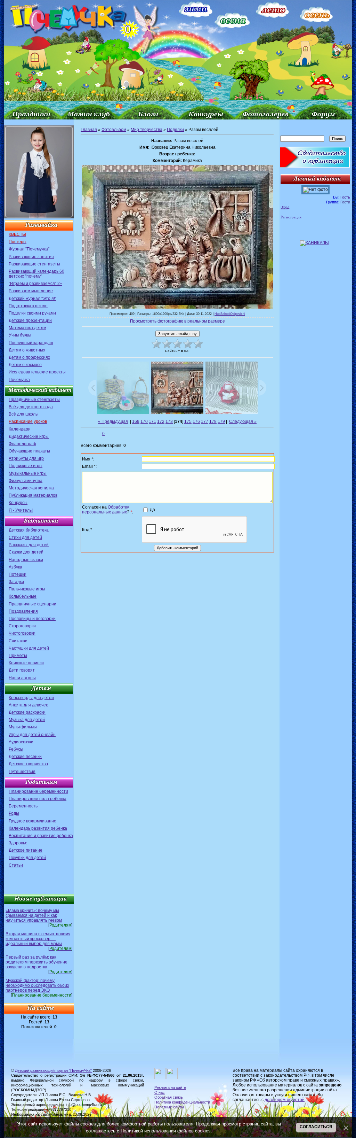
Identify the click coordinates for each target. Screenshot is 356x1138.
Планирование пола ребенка (37, 798)
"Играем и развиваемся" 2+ (35, 283)
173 (169, 421)
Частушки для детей (29, 648)
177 (204, 421)
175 (188, 421)
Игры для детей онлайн (32, 734)
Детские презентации (30, 320)
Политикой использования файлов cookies (166, 1130)
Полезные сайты (169, 1107)
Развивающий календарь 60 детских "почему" (36, 274)
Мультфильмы (23, 727)
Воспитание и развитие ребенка (41, 835)
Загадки (16, 581)
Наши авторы (22, 677)
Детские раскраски (27, 712)
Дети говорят (22, 670)
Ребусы (16, 749)
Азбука (15, 567)
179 (221, 421)
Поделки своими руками (32, 313)
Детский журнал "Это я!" (32, 298)
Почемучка (19, 379)
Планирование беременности (38, 791)
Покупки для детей (27, 857)
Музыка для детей (27, 719)
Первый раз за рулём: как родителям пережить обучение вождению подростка (36, 962)
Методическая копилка (31, 488)
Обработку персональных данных (105, 509)
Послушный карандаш (31, 342)
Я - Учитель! (21, 510)
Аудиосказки (21, 742)
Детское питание (25, 850)
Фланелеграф (22, 443)
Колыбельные (23, 596)
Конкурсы (18, 502)
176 (196, 421)
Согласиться (316, 1126)
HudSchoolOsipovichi (230, 314)
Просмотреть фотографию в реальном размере (177, 321)
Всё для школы (24, 414)
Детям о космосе (25, 364)
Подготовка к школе (28, 305)
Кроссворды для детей (31, 697)
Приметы (18, 655)
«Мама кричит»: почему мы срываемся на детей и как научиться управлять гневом (34, 915)
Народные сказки (26, 559)
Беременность (23, 806)
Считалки (18, 640)
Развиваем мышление (31, 290)
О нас (159, 1092)
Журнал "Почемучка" (29, 249)
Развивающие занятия (31, 256)
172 (160, 421)
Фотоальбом (114, 129)
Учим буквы (20, 335)
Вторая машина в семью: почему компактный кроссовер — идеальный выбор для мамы (38, 938)
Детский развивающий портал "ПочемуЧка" (53, 1070)
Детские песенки (25, 756)
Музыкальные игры (28, 473)
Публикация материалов (33, 495)
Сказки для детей (26, 552)
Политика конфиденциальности (182, 1102)
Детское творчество (28, 763)
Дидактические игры (29, 436)
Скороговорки (22, 626)
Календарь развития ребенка (38, 828)
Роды (14, 813)
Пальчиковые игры (27, 589)
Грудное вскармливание (32, 821)
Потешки (17, 574)
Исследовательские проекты (37, 372)
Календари (20, 429)
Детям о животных (27, 350)
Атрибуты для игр (26, 458)
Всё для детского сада (31, 406)
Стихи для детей (25, 537)
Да (152, 509)
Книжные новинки (26, 662)
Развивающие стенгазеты (34, 264)
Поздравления (23, 611)
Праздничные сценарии (32, 604)
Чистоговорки (22, 633)
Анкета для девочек (28, 705)
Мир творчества (146, 129)
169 (135, 421)
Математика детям (27, 327)
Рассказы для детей (29, 544)
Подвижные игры (25, 465)
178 (213, 421)
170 (144, 421)
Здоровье (18, 843)
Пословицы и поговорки (32, 618)
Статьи (16, 865)
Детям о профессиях (29, 357)
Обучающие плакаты (29, 451)
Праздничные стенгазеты (34, 399)
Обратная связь (168, 1097)
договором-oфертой (285, 1099)
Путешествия (22, 771)
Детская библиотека (29, 530)
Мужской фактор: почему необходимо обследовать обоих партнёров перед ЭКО (37, 985)
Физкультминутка (25, 480)
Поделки (175, 129)
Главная (89, 129)
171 (152, 421)
